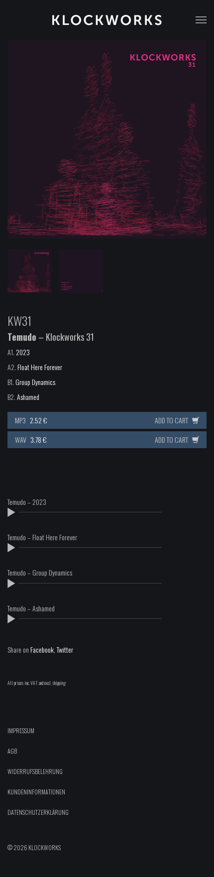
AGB (12, 751)
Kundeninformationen (36, 791)
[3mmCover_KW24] (107, 139)
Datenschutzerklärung (38, 812)
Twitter (65, 649)
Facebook (42, 649)
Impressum (20, 730)
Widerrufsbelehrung (35, 771)
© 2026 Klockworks (34, 847)
